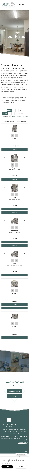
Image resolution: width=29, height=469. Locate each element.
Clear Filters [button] (25, 116)
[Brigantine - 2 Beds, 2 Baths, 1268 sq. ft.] (14, 283)
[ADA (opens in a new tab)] (27, 440)
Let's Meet (14, 396)
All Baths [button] (5, 113)
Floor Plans (13, 430)
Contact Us (14, 433)
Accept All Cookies (7, 466)
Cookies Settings (21, 466)
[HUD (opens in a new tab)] (24, 440)
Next (25, 128)
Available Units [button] (14, 209)
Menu (21, 5)
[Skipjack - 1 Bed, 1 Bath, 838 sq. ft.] (14, 158)
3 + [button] (20, 110)
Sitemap (26, 445)
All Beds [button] (9, 110)
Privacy (21, 445)
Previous (3, 128)
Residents (22, 432)
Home (5, 430)
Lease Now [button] (14, 149)
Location (13, 432)
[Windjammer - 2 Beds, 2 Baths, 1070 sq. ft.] (14, 220)
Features (22, 430)
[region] (14, 463)
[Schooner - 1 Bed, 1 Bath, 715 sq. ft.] (14, 128)
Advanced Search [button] (16, 116)
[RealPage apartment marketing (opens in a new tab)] (14, 443)
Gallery (6, 432)
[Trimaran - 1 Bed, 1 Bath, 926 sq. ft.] (14, 187)
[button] (12, 135)
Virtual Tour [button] (14, 212)
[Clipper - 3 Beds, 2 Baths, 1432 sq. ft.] (14, 316)
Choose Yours (14, 391)
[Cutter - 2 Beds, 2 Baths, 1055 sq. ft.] (14, 253)
